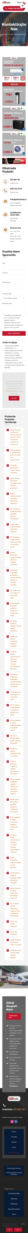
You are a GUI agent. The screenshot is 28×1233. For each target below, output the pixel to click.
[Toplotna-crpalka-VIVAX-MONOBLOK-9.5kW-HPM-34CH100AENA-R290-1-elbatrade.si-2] (14, 108)
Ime (4, 263)
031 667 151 (19, 1109)
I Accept (14, 398)
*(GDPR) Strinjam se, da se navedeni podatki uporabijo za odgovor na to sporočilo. (13, 325)
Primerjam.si (14, 1086)
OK (9, 1229)
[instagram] (12, 1121)
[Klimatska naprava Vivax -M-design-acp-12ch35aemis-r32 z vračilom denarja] (14, 58)
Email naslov (6, 282)
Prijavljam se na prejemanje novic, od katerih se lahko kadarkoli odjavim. (12, 317)
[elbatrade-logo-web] (6, 2)
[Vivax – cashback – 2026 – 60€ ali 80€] (14, 159)
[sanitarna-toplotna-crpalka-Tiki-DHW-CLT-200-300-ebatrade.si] (14, 83)
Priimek (5, 273)
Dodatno (23, 1224)
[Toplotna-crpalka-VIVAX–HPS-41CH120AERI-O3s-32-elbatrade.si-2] (14, 133)
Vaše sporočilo (7, 303)
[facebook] (16, 1121)
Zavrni (18, 1229)
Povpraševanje (6, 293)
